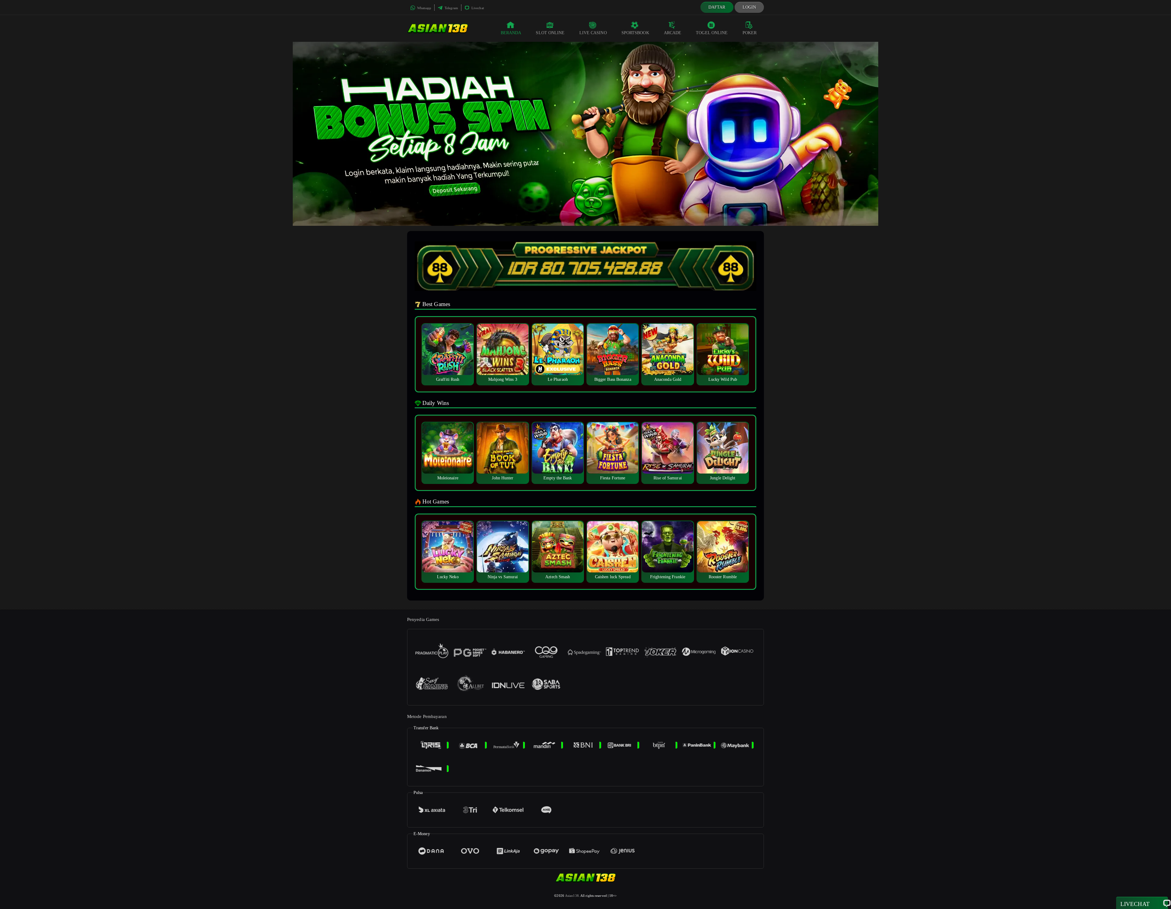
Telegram (451, 8)
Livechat (477, 8)
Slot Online (550, 33)
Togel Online (712, 33)
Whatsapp (423, 8)
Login (749, 7)
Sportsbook (635, 33)
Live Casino (593, 33)
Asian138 (572, 895)
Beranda (511, 33)
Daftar (716, 7)
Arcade (673, 33)
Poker (750, 33)
